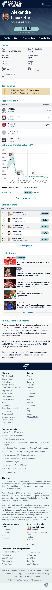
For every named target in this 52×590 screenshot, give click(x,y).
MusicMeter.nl (32, 558)
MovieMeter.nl (7, 558)
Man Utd (30, 379)
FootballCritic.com (33, 552)
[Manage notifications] (46, 585)
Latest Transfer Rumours (13, 435)
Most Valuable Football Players (15, 465)
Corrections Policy (42, 574)
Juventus (30, 397)
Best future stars (10, 472)
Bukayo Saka (7, 394)
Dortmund (31, 394)
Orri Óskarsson (17, 212)
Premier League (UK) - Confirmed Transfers (20, 455)
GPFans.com (31, 555)
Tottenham (31, 382)
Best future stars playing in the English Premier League (24, 452)
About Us (5, 571)
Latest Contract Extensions (14, 439)
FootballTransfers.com (10, 552)
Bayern (29, 414)
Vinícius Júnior (7, 420)
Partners (14, 571)
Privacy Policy (17, 577)
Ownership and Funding (12, 574)
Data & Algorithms (35, 571)
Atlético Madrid (33, 417)
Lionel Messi (6, 411)
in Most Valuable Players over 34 (24, 90)
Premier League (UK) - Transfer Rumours (19, 458)
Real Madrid (31, 402)
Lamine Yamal (7, 423)
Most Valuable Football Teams (15, 469)
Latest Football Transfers (13, 432)
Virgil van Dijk (7, 391)
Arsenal (30, 376)
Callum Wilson (17, 219)
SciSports (25, 500)
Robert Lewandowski (10, 408)
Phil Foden (6, 382)
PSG (28, 411)
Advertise (23, 571)
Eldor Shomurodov (18, 238)
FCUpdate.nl (6, 555)
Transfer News (29, 38)
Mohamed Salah (8, 397)
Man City (30, 385)
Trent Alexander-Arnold (11, 388)
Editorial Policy (28, 574)
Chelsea (30, 388)
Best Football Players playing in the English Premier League (26, 448)
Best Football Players (11, 462)
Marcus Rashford (8, 399)
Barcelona (31, 405)
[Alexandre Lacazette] (5, 16)
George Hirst (16, 232)
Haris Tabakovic (17, 225)
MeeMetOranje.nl (33, 564)
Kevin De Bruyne (8, 385)
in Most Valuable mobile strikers (24, 93)
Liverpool (30, 391)
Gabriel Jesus (7, 379)
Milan (29, 399)
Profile (7, 38)
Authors (37, 577)
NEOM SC (8, 328)
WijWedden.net (7, 561)
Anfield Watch (7, 564)
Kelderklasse (31, 561)
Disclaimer (28, 577)
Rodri (4, 402)
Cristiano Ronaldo (8, 417)
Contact (47, 571)
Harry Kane (6, 405)
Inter (28, 408)
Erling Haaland (7, 376)
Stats (16, 38)
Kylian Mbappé (7, 414)
